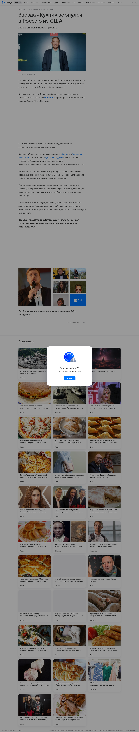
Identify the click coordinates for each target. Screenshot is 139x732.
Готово (69, 378)
